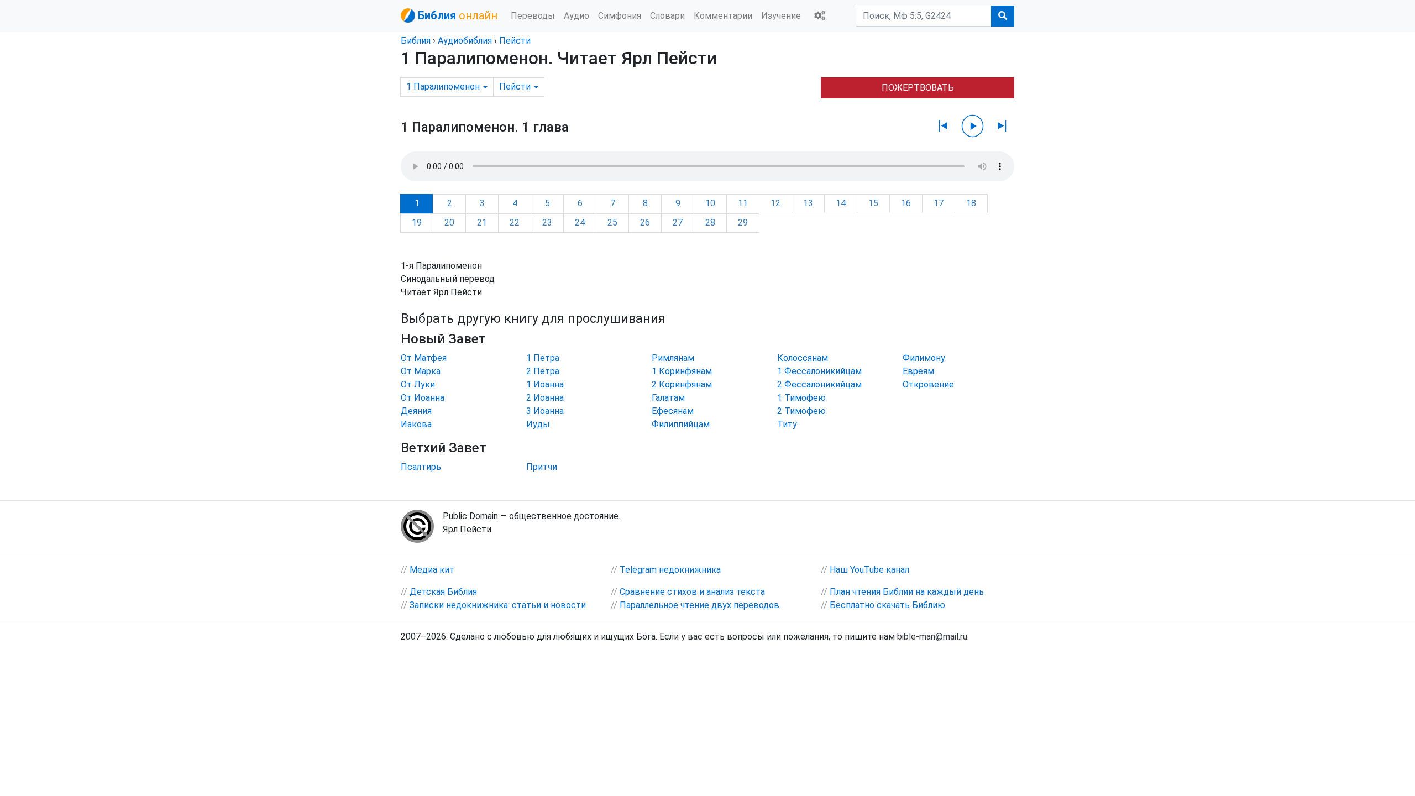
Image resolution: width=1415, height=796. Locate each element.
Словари (667, 16)
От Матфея (424, 358)
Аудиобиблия (465, 40)
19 (417, 222)
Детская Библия (443, 591)
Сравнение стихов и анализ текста (692, 591)
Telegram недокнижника (670, 569)
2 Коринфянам (682, 384)
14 (841, 203)
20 (449, 222)
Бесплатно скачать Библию (887, 605)
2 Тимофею (801, 411)
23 (547, 222)
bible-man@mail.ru (932, 636)
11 (743, 203)
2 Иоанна (545, 397)
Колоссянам (802, 358)
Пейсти (515, 40)
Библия (416, 40)
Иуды (538, 424)
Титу (787, 424)
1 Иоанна (545, 384)
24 (580, 222)
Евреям (918, 371)
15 (873, 203)
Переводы (533, 16)
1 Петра (542, 358)
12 (775, 203)
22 (515, 222)
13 (808, 203)
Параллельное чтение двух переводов (699, 605)
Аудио (576, 16)
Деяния (416, 411)
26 (645, 222)
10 (710, 203)
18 (971, 203)
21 (482, 222)
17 (939, 203)
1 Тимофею (801, 397)
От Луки (418, 384)
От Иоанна (422, 397)
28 (710, 222)
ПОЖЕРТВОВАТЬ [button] (918, 87)
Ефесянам (673, 411)
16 (906, 203)
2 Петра (542, 371)
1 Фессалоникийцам (819, 371)
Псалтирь (421, 467)
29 (743, 222)
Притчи (541, 467)
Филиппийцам (681, 424)
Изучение (781, 16)
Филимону (924, 358)
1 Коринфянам (682, 371)
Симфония (619, 16)
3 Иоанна (545, 411)
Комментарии (723, 16)
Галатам (668, 397)
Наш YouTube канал (869, 569)
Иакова (416, 424)
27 (678, 222)
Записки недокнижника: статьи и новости (498, 605)
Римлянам (673, 358)
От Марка (421, 371)
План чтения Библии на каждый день (907, 591)
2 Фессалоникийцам (819, 384)
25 (612, 222)
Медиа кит (432, 569)
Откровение (928, 384)
